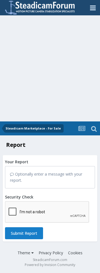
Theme (24, 252)
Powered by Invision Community (50, 264)
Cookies (75, 252)
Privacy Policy (51, 252)
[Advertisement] (50, 68)
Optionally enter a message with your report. (46, 177)
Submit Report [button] (24, 233)
